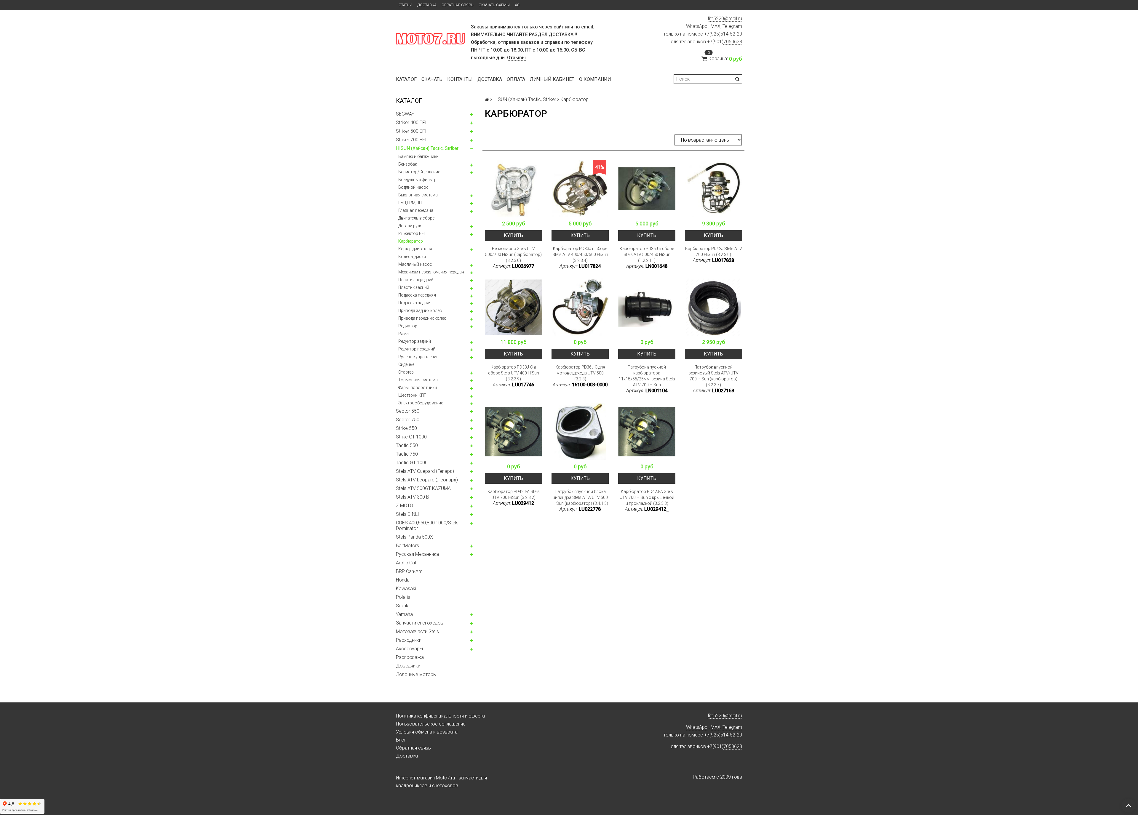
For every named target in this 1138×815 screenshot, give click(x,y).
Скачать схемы (494, 5)
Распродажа (410, 657)
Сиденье (406, 364)
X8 (517, 5)
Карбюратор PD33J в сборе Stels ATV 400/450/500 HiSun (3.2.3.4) (580, 254)
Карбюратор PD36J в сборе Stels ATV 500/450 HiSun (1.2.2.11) (647, 254)
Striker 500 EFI (411, 131)
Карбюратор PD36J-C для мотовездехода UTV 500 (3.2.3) (580, 373)
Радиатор (407, 326)
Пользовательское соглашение (431, 724)
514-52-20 (731, 34)
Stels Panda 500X (414, 537)
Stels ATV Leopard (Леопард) (427, 480)
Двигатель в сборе (416, 218)
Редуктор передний (416, 349)
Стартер (406, 372)
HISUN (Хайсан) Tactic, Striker (427, 148)
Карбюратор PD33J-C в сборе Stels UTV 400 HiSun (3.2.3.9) (513, 373)
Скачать (431, 79)
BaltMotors (407, 545)
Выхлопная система (418, 195)
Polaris (403, 597)
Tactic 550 (407, 445)
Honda (403, 580)
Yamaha (404, 614)
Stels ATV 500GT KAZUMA (423, 488)
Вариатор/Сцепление (419, 171)
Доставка (427, 5)
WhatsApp (696, 26)
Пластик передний (416, 279)
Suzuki (402, 606)
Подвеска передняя (417, 295)
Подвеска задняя (414, 302)
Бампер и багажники (418, 156)
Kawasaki (406, 588)
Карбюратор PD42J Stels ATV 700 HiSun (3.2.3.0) (713, 251)
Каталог (406, 79)
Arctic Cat (406, 563)
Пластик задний (413, 287)
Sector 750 (407, 419)
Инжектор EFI (411, 233)
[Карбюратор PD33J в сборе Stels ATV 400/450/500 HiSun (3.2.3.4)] (580, 188)
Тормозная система (418, 379)
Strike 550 (406, 428)
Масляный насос (415, 264)
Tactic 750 (407, 454)
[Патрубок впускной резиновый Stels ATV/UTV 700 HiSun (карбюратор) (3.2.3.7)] (713, 307)
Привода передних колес (422, 318)
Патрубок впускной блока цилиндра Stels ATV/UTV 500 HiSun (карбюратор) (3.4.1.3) (580, 497)
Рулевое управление (418, 356)
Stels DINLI (407, 514)
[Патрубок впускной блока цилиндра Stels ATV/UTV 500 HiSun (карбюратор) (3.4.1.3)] (580, 431)
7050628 (732, 41)
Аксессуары (409, 648)
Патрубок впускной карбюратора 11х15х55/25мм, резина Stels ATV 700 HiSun (647, 376)
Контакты (460, 79)
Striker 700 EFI (411, 139)
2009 (725, 777)
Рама (403, 333)
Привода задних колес (420, 310)
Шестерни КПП (412, 395)
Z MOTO (404, 505)
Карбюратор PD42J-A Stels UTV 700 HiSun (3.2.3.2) (514, 494)
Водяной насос (413, 187)
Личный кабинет (552, 79)
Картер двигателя (415, 248)
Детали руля (410, 225)
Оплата (516, 79)
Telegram (732, 26)
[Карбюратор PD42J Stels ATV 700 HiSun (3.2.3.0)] (713, 188)
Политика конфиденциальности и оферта (440, 716)
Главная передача (415, 210)
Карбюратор (410, 241)
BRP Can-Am (409, 571)
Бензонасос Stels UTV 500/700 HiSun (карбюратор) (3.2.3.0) (513, 254)
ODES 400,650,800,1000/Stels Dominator (427, 525)
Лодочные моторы (416, 674)
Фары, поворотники (417, 387)
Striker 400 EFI (411, 122)
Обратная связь (458, 5)
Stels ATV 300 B (412, 497)
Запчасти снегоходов (419, 623)
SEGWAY (405, 114)
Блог (401, 740)
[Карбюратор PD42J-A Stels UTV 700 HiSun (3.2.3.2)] (513, 431)
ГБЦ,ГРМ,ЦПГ (411, 202)
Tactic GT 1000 (412, 462)
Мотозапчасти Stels (417, 631)
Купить (513, 235)
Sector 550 (407, 411)
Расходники (408, 640)
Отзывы (516, 57)
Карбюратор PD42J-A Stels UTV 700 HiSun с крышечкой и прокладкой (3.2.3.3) (647, 497)
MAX (715, 26)
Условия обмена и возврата (427, 732)
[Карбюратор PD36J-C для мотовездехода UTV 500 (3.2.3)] (580, 307)
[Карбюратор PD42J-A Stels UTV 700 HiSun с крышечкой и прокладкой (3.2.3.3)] (646, 431)
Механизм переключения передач (431, 272)
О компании (595, 79)
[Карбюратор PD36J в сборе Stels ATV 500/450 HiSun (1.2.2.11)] (646, 188)
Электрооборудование (420, 403)
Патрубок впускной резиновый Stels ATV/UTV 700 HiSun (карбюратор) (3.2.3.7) (713, 376)
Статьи (405, 5)
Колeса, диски (412, 256)
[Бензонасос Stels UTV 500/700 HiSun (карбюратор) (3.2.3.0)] (513, 188)
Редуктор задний (414, 341)
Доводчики (408, 666)
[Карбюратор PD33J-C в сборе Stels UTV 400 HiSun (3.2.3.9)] (513, 307)
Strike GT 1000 (411, 437)
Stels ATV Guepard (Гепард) (425, 471)
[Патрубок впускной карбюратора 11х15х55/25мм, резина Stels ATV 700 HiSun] (646, 307)
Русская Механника (417, 554)
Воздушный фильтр (417, 179)
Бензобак (407, 164)
